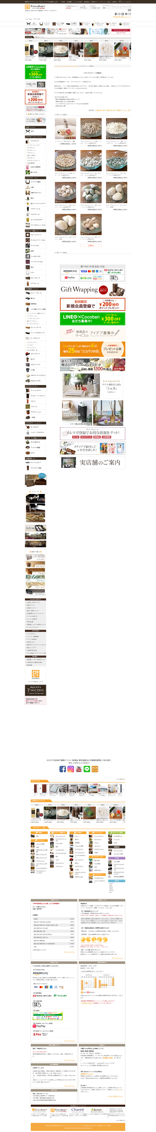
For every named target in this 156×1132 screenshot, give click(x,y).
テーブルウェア (79, 849)
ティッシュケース (79, 852)
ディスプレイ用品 (118, 853)
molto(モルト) (97, 870)
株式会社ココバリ (102, 1125)
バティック (97, 846)
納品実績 (86, 2)
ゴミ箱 (77, 869)
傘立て (77, 863)
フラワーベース (40, 861)
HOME (63, 2)
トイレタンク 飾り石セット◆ (65, 141)
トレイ (77, 836)
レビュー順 (126, 110)
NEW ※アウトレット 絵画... (67, 794)
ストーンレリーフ (60, 836)
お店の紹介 (49, 1125)
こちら (119, 1089)
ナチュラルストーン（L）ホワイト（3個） (116, 206)
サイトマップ (78, 1125)
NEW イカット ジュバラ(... (97, 794)
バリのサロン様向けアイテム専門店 (97, 1114)
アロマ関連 (97, 863)
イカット (96, 842)
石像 (37, 847)
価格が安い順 (100, 110)
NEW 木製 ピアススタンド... (38, 794)
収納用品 (77, 842)
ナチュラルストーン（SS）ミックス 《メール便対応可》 (91, 142)
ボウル (115, 842)
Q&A (108, 2)
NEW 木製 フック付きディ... (48, 794)
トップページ (57, 66)
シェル (111, 883)
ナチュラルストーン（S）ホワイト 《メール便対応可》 (90, 174)
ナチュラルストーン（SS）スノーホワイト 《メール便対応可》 (116, 142)
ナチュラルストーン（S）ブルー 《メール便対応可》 (116, 174)
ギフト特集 (117, 861)
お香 (95, 867)
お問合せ (114, 2)
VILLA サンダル (79, 876)
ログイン (128, 2)
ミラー (57, 859)
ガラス (111, 888)
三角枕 (96, 852)
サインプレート (60, 863)
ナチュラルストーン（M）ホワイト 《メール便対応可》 (65, 206)
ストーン (111, 890)
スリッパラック (79, 859)
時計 (57, 856)
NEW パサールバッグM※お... (77, 794)
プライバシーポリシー (68, 1125)
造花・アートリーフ (41, 857)
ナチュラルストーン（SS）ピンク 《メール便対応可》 (65, 174)
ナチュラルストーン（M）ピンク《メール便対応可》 (90, 238)
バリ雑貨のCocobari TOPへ (90, 1125)
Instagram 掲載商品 (119, 876)
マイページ (102, 2)
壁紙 (109, 1125)
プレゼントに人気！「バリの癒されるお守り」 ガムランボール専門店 (78, 1114)
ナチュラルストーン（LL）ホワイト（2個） (65, 238)
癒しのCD (97, 860)
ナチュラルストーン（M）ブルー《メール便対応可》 (90, 206)
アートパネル (59, 843)
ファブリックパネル (61, 853)
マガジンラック (79, 866)
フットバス (117, 839)
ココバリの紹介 (78, 2)
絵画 (57, 846)
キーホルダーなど (99, 878)
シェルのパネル (60, 850)
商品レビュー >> (126, 17)
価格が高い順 (110, 110)
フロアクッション (99, 849)
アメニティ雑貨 (79, 846)
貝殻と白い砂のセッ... (89, 58)
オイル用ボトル (118, 836)
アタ (110, 885)
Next (123, 790)
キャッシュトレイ (118, 850)
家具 (37, 836)
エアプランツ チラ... (73, 58)
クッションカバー (99, 836)
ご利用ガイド (94, 2)
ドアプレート (59, 866)
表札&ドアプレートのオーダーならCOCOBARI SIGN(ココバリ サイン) (116, 1115)
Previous (32, 790)
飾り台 (77, 839)
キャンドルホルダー (41, 868)
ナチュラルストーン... (44, 58)
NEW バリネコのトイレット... (87, 794)
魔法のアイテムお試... (119, 58)
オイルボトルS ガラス (28, 58)
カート (122, 2)
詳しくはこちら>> (70, 952)
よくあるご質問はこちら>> (115, 1096)
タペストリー (97, 839)
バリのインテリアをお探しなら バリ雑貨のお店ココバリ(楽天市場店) (59, 1115)
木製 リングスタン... (58, 58)
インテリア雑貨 (40, 844)
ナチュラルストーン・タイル (70, 66)
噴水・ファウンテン (41, 854)
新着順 (119, 110)
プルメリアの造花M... (104, 58)
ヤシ (110, 892)
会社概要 (69, 2)
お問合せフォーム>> (87, 1074)
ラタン (111, 886)
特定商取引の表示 (57, 1125)
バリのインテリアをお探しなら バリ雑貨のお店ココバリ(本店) (39, 1114)
